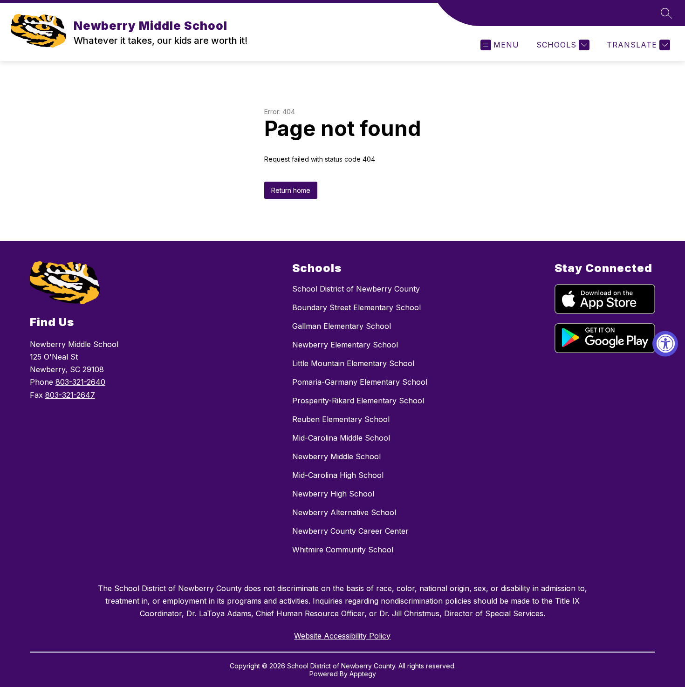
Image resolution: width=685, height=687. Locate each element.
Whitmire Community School (342, 549)
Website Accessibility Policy (342, 635)
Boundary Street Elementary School (356, 307)
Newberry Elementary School (345, 344)
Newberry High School (333, 493)
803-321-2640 (80, 382)
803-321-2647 (70, 395)
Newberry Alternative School (344, 512)
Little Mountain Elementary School (353, 363)
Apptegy (362, 674)
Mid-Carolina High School (338, 475)
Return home (290, 190)
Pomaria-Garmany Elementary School (359, 382)
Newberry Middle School (336, 456)
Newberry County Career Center (350, 531)
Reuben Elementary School (341, 419)
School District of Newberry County (356, 288)
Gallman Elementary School (341, 326)
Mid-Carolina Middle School (341, 437)
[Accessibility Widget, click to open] (665, 343)
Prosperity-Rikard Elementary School (358, 400)
